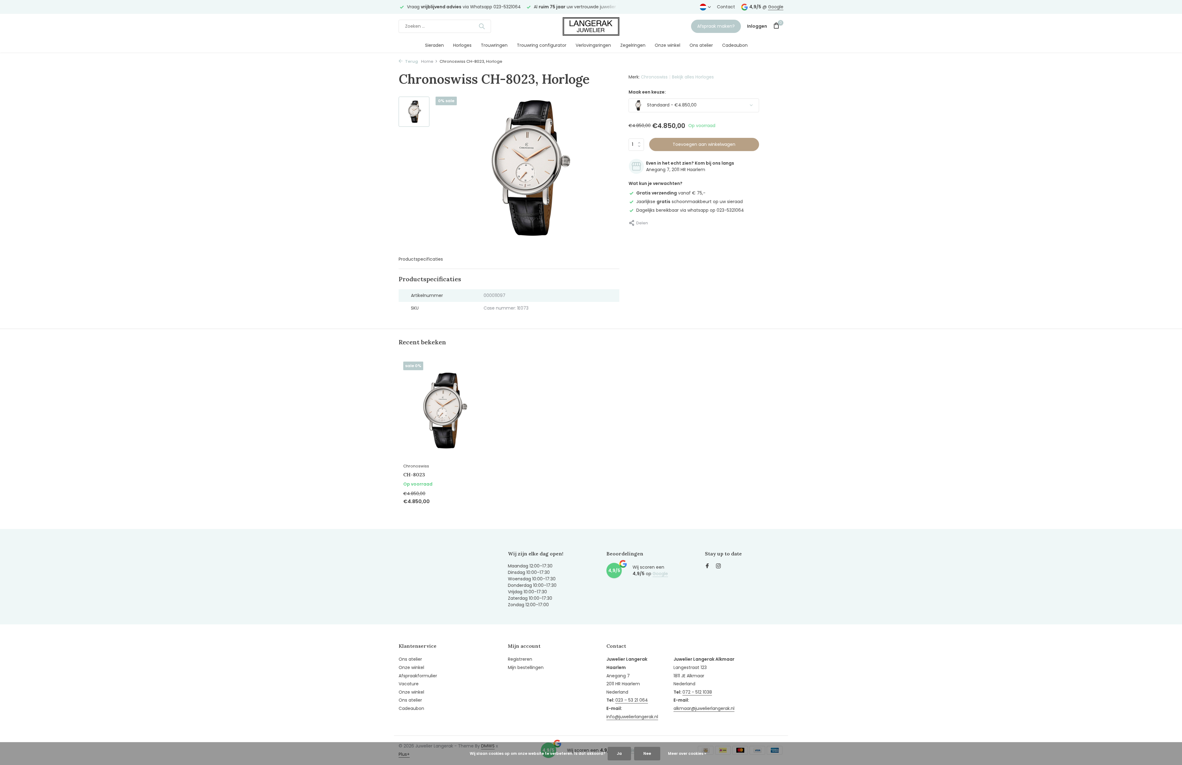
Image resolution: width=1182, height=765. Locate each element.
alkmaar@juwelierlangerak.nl (703, 708)
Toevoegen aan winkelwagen (704, 144)
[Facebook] (707, 566)
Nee (647, 753)
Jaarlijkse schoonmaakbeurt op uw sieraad (689, 201)
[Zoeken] (481, 26)
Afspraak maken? (716, 26)
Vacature (409, 684)
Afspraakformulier (418, 676)
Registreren (520, 659)
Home (427, 61)
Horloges (462, 45)
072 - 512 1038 (697, 692)
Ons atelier (701, 45)
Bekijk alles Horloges (693, 77)
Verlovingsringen (593, 45)
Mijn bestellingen (526, 667)
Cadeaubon (735, 45)
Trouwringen (494, 45)
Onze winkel (667, 45)
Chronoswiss (654, 77)
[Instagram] (718, 566)
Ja (619, 753)
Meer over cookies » (687, 753)
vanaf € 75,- (671, 193)
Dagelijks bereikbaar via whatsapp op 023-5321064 (690, 210)
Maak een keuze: (647, 92)
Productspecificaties (421, 259)
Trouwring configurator (541, 45)
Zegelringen (632, 45)
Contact (726, 7)
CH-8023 (414, 474)
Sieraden (434, 45)
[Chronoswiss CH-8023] (443, 411)
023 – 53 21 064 (631, 700)
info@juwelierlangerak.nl (632, 717)
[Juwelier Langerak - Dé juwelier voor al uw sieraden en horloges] (591, 26)
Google (775, 7)
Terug (411, 61)
